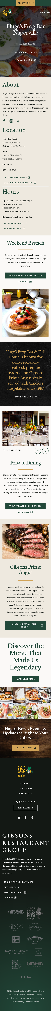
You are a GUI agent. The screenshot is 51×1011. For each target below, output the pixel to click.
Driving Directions (15, 177)
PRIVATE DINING (12, 228)
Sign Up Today (24, 748)
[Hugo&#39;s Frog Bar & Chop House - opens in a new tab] (16, 964)
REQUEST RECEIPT (13, 892)
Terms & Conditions (26, 994)
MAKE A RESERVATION (25, 44)
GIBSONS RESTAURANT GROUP (24, 625)
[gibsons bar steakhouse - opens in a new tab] (16, 912)
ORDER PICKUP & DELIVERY (18, 183)
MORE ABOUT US (24, 397)
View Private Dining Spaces (25, 506)
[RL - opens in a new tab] (25, 977)
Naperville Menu (25, 679)
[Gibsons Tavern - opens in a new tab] (35, 964)
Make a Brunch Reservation (25, 275)
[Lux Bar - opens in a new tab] (16, 939)
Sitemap (16, 998)
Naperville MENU (13, 223)
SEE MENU (23, 282)
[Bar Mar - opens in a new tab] (38, 952)
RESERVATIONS (26, 3)
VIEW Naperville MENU (24, 52)
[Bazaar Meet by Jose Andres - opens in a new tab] (16, 952)
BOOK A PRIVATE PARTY (16, 882)
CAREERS (8, 897)
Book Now (23, 512)
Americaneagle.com (31, 1002)
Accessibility (26, 998)
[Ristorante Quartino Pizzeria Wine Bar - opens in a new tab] (35, 927)
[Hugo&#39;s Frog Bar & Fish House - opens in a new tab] (35, 913)
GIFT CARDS (10, 887)
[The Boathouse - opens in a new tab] (35, 939)
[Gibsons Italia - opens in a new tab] (16, 927)
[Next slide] (45, 451)
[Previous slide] (38, 451)
